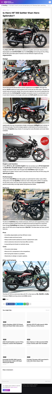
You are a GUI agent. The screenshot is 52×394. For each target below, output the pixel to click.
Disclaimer (36, 384)
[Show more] (30, 304)
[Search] (50, 2)
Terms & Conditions (29, 384)
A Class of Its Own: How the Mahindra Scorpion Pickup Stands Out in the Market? (28, 5)
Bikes (8, 10)
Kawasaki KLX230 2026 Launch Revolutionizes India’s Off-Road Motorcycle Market (12, 361)
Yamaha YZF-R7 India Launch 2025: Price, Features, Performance (37, 325)
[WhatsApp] (24, 304)
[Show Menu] (2, 2)
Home (4, 10)
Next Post (47, 381)
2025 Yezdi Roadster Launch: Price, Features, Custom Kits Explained (13, 342)
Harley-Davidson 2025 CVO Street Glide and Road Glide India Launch (13, 325)
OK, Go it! (6, 390)
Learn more (13, 387)
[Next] (50, 5)
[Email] (27, 304)
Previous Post (5, 381)
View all (47, 310)
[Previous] (48, 5)
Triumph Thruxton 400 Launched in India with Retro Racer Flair (37, 360)
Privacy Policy (23, 384)
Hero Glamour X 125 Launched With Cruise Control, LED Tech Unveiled (37, 342)
